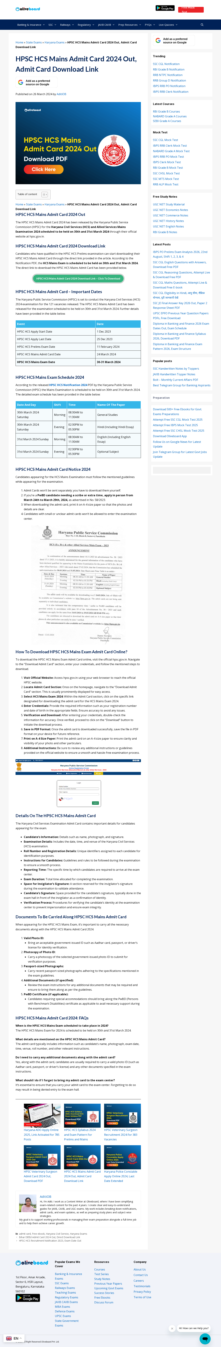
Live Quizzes (166, 24)
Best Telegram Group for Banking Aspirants (181, 385)
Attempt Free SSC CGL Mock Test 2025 (178, 419)
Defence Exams (65, 1311)
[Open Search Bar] (202, 24)
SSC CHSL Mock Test (166, 173)
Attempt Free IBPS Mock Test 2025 (175, 425)
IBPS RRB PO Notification (169, 86)
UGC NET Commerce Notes (170, 215)
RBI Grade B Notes (165, 232)
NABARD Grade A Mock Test (171, 151)
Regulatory (84, 24)
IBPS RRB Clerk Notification (170, 92)
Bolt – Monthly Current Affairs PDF (175, 380)
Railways (65, 24)
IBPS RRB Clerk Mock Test (170, 146)
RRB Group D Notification (169, 80)
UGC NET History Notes (168, 221)
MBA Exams (62, 1307)
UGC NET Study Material (169, 204)
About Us (140, 1269)
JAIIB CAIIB (104, 24)
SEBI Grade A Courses (167, 121)
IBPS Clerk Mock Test (167, 162)
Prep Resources (128, 24)
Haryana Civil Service (57, 1233)
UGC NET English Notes (168, 226)
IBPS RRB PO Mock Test (168, 157)
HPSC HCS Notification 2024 (68, 385)
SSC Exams (62, 1283)
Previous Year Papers (108, 1283)
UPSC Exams (63, 1316)
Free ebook (38, 1233)
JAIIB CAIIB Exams (66, 1302)
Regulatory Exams (66, 1297)
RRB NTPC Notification (167, 75)
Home (19, 42)
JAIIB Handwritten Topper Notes (174, 374)
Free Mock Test (188, 10)
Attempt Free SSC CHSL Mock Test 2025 (178, 431)
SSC (51, 24)
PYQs (148, 24)
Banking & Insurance (29, 24)
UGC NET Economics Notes (170, 210)
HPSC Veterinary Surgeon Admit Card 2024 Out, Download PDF (40, 1176)
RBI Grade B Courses (166, 111)
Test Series (101, 1274)
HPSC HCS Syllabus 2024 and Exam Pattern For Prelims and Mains (79, 1134)
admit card (25, 1233)
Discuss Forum (103, 1302)
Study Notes (102, 1279)
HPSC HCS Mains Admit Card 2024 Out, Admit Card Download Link (82, 1176)
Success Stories (104, 1293)
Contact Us (141, 1275)
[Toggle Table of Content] (43, 194)
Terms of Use (142, 1297)
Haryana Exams (55, 42)
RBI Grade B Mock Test (168, 168)
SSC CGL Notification (166, 64)
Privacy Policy (142, 1292)
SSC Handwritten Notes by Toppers (176, 368)
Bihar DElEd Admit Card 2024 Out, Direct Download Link (49, 1237)
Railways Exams (65, 1288)
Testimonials (142, 1286)
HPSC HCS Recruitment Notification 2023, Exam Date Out (50, 1240)
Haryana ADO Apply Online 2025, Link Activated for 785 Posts (41, 1134)
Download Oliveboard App (170, 436)
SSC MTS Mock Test (166, 179)
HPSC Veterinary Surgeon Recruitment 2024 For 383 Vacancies (120, 1134)
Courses (99, 1269)
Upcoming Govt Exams (108, 1288)
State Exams (34, 42)
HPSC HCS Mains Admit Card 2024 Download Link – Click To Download (78, 278)
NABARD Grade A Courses (170, 116)
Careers (139, 1281)
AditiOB (61, 94)
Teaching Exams (65, 1292)
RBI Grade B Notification (168, 69)
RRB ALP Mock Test (165, 184)
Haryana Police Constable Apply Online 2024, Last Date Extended (120, 1176)
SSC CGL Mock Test (165, 140)
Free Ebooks (102, 1297)
